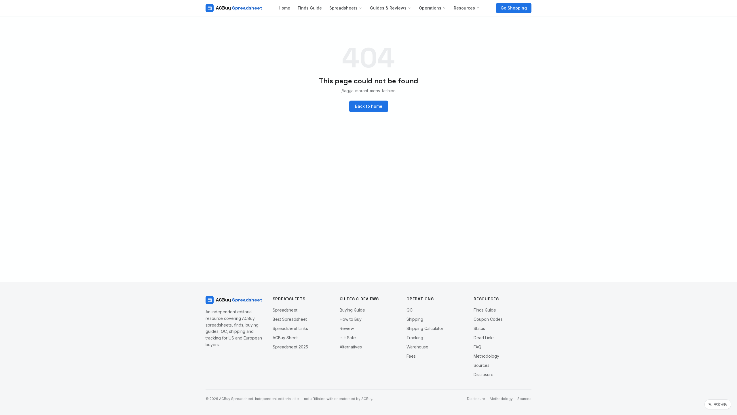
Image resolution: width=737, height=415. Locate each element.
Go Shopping (514, 7)
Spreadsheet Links (290, 328)
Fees (411, 356)
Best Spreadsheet (290, 319)
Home (284, 7)
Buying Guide (352, 310)
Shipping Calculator (425, 328)
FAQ (477, 346)
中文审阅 (720, 404)
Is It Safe (348, 337)
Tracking (415, 337)
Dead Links (484, 337)
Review (347, 328)
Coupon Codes (488, 319)
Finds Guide (310, 7)
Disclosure (483, 374)
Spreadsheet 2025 (290, 346)
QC (410, 310)
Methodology (486, 356)
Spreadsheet (285, 310)
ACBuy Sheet (285, 337)
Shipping (415, 319)
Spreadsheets (343, 7)
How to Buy (351, 319)
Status (479, 328)
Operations (430, 7)
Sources (481, 365)
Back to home (368, 106)
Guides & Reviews (388, 7)
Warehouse (417, 346)
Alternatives (351, 346)
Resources (464, 7)
